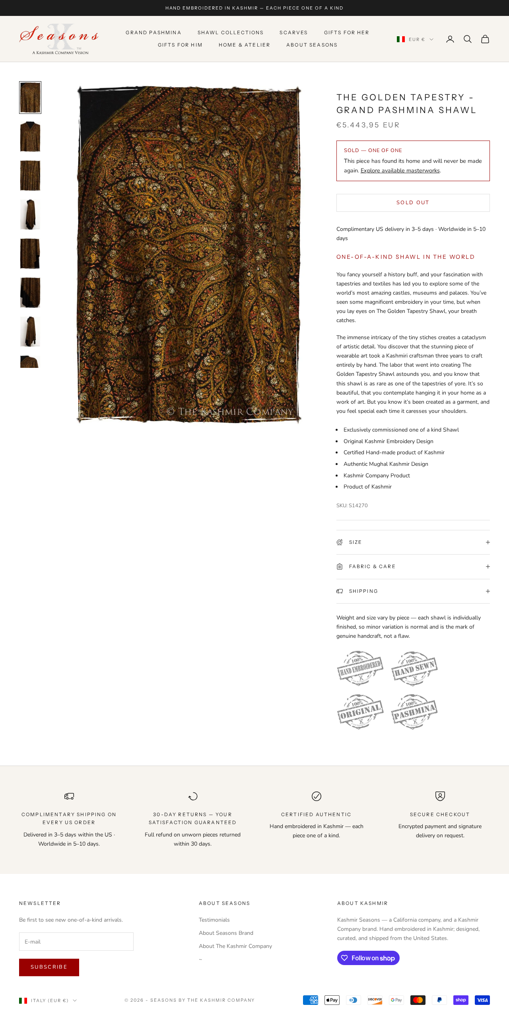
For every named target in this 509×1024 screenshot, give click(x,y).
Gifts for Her (347, 33)
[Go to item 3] (30, 175)
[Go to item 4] (30, 214)
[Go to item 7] (30, 331)
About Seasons (312, 45)
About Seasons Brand (226, 933)
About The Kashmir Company (235, 946)
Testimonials (214, 920)
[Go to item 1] (30, 97)
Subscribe (49, 967)
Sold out (413, 202)
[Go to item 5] (30, 253)
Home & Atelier (244, 45)
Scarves (294, 33)
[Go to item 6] (30, 292)
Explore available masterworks (400, 170)
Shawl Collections (231, 33)
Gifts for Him (180, 45)
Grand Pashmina (153, 33)
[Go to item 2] (30, 136)
